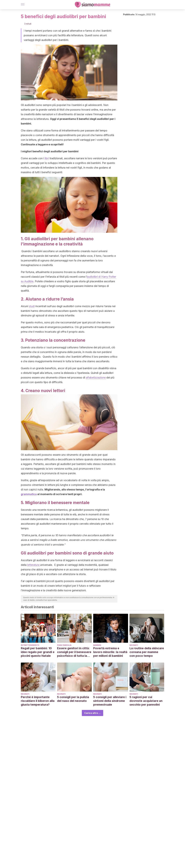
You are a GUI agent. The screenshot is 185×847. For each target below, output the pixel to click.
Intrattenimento (30, 645)
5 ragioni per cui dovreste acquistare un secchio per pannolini (146, 700)
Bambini (97, 645)
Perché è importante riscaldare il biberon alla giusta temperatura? (37, 700)
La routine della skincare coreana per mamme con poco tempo (147, 651)
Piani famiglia (64, 645)
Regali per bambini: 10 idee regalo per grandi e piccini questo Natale (37, 651)
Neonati (134, 645)
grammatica (29, 494)
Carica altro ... (92, 713)
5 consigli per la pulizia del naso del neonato (73, 699)
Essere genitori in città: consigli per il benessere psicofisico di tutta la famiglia (74, 652)
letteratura (33, 564)
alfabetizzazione (96, 377)
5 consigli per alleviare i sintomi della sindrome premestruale (109, 700)
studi (32, 306)
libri (47, 158)
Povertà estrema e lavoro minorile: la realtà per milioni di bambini (110, 651)
